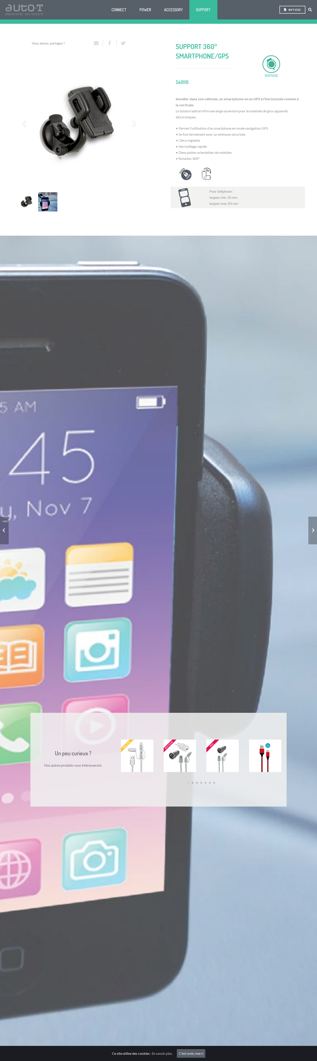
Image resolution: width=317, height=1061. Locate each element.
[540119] (26, 201)
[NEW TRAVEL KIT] (137, 756)
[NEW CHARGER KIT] (180, 756)
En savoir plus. (162, 1053)
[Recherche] (310, 10)
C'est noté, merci (191, 1053)
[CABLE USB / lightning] (265, 756)
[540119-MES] (47, 201)
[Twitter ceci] (121, 43)
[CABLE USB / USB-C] (222, 756)
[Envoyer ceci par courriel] (98, 43)
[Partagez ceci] (110, 43)
